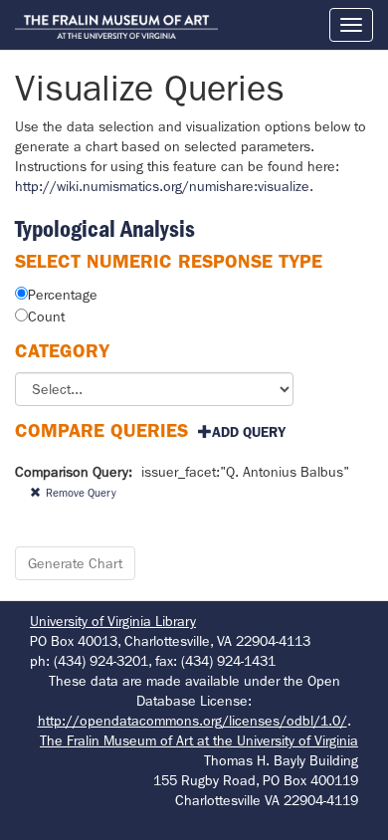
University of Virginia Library (113, 621)
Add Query (249, 432)
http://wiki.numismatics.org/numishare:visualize (162, 186)
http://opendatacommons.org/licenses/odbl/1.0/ (192, 721)
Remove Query (81, 493)
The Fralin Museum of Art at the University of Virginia (199, 740)
